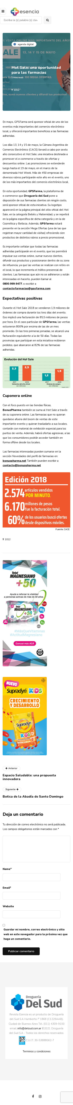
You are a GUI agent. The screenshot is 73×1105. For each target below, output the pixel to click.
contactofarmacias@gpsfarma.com (26, 288)
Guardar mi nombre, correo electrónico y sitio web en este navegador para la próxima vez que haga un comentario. (36, 934)
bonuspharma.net (14, 461)
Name (7, 869)
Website (8, 906)
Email (7, 888)
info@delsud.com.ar (29, 1028)
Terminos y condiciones (36, 1051)
